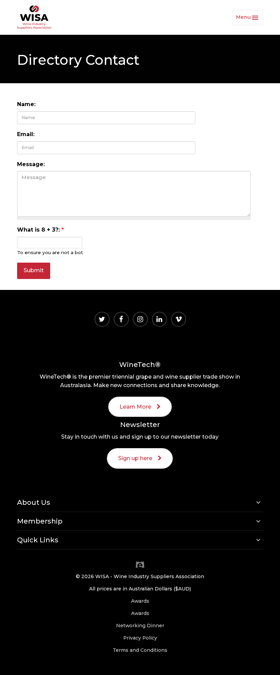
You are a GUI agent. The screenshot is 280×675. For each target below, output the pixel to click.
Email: (25, 134)
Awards (140, 601)
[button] (140, 502)
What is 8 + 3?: (40, 229)
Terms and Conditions (140, 650)
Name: (26, 104)
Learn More (135, 406)
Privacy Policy (140, 638)
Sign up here (135, 458)
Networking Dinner (140, 625)
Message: (31, 164)
